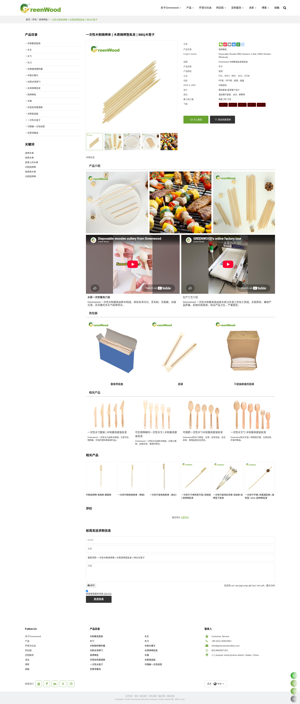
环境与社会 (205, 7)
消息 (251, 7)
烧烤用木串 (30, 171)
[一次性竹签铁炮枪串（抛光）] (165, 477)
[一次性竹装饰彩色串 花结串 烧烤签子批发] (228, 477)
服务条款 (108, 594)
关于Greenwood (170, 7)
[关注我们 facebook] (46, 683)
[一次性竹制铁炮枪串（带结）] (133, 477)
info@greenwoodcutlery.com (226, 645)
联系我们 (143, 696)
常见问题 (152, 696)
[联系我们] (294, 683)
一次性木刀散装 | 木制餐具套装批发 (107, 432)
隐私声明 (161, 696)
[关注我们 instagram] (71, 683)
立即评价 (185, 517)
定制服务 (236, 7)
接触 (276, 7)
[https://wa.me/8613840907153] (294, 675)
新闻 (136, 696)
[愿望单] (294, 691)
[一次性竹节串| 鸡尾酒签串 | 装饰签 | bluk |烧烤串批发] (260, 477)
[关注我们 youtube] (38, 683)
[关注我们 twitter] (63, 683)
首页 (28, 19)
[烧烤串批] (223, 105)
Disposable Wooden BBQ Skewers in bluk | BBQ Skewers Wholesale (245, 55)
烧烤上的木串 (31, 162)
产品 (188, 7)
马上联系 (197, 119)
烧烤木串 (29, 153)
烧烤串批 (43, 19)
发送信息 (99, 599)
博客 (264, 7)
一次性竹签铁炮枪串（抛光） (164, 495)
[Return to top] (294, 698)
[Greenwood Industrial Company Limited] (40, 8)
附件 (92, 585)
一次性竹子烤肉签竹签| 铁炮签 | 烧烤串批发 (196, 496)
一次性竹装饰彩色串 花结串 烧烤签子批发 (228, 496)
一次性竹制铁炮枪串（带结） (132, 495)
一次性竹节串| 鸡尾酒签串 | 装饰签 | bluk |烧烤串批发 (259, 496)
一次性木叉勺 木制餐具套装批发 (248, 432)
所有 (34, 19)
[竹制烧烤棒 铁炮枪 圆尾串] (101, 477)
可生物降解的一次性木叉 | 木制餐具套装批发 (156, 434)
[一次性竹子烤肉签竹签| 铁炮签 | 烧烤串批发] (196, 477)
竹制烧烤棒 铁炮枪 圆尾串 (98, 495)
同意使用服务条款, (99, 594)
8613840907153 (220, 650)
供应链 (220, 7)
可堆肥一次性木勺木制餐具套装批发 (203, 432)
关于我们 (129, 696)
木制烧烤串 (30, 167)
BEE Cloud (180, 699)
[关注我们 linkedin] (55, 683)
